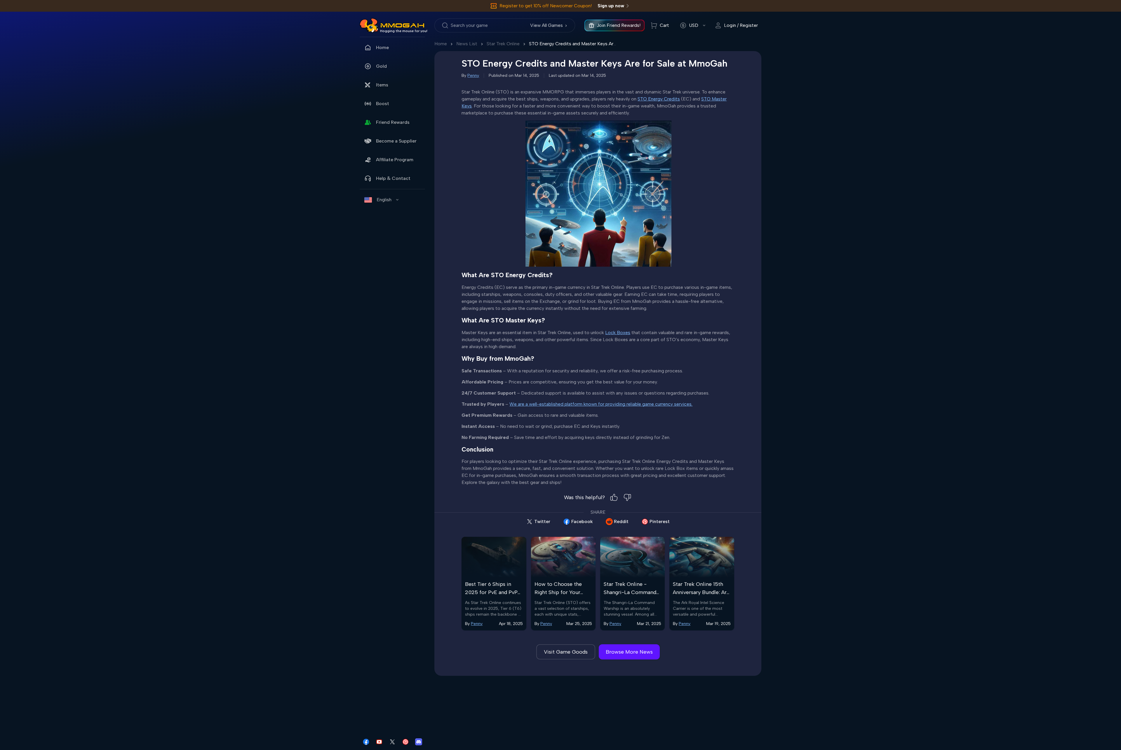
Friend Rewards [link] (393, 122)
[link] (369, 25)
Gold (381, 66)
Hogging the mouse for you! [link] (403, 31)
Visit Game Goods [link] (566, 652)
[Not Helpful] (627, 497)
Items (382, 85)
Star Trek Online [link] (503, 43)
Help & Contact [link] (393, 178)
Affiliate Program (394, 159)
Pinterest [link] (660, 521)
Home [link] (382, 47)
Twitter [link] (542, 521)
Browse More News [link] (629, 652)
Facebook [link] (582, 521)
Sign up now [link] (611, 5)
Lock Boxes (617, 332)
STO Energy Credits (659, 99)
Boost (382, 103)
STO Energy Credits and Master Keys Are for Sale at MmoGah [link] (594, 43)
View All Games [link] (546, 25)
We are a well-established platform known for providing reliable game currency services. (600, 404)
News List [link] (466, 43)
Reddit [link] (621, 521)
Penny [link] (473, 75)
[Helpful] (614, 497)
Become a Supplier (396, 141)
